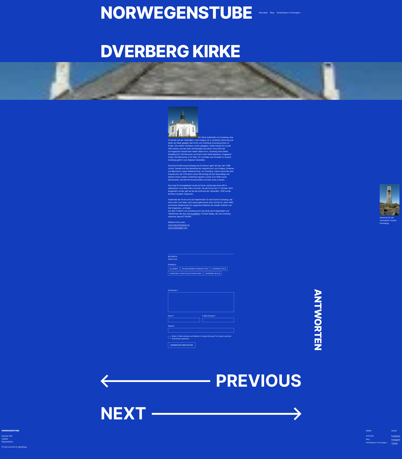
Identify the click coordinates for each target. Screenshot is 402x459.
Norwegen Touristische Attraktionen (185, 273)
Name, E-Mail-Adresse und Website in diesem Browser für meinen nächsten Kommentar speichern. (201, 337)
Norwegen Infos (219, 269)
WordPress (22, 447)
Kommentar (173, 290)
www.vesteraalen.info (177, 228)
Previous (259, 380)
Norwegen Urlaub (212, 273)
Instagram (395, 440)
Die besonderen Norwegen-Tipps (195, 269)
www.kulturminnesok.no (179, 225)
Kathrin (174, 256)
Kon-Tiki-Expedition (191, 214)
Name (171, 316)
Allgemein (174, 269)
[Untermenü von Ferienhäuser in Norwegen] (301, 12)
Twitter (394, 443)
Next (123, 413)
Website (171, 326)
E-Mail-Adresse (209, 316)
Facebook (395, 436)
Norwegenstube (176, 12)
